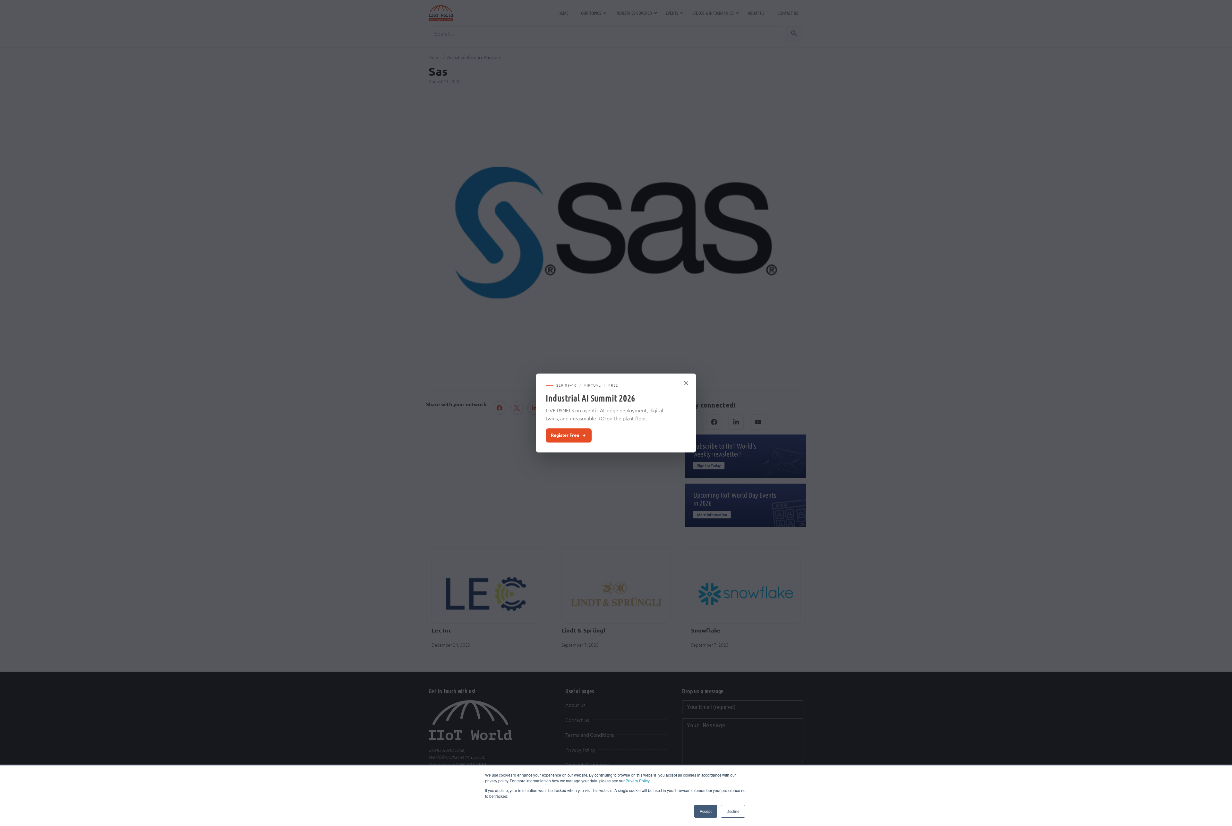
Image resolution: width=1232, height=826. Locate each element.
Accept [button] (705, 811)
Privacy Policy (637, 780)
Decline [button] (733, 811)
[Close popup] (686, 383)
